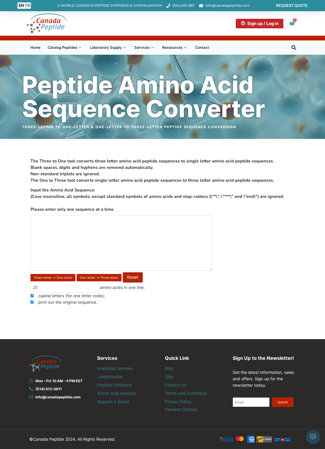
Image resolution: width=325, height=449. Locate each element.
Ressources (172, 47)
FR (27, 5)
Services (142, 47)
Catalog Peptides (62, 47)
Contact (202, 47)
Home (35, 47)
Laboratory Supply (106, 47)
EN (21, 5)
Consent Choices (181, 409)
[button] (294, 47)
